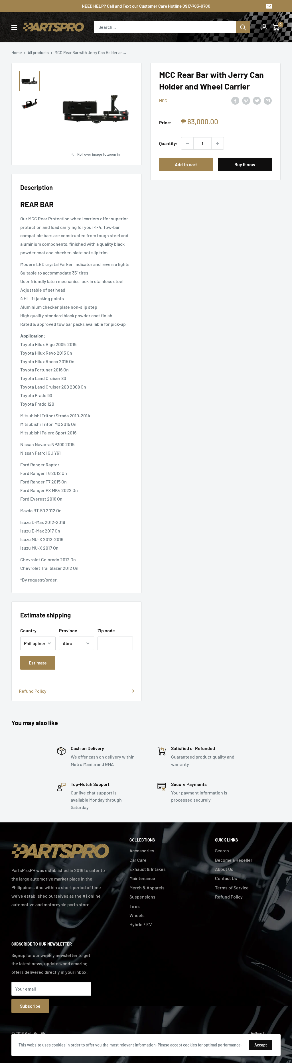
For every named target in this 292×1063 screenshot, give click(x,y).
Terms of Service (232, 887)
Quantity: (168, 143)
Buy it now (244, 164)
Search (222, 850)
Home (16, 52)
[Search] (243, 27)
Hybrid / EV (140, 924)
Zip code (106, 630)
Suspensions (142, 896)
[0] (275, 27)
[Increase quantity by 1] (218, 143)
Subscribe (30, 1006)
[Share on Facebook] (235, 100)
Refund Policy (32, 691)
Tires (134, 906)
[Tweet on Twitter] (257, 100)
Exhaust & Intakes (147, 869)
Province (68, 630)
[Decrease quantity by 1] (187, 143)
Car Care (138, 860)
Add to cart (186, 164)
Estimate (38, 662)
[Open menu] (14, 27)
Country (28, 630)
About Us (224, 869)
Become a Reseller (233, 860)
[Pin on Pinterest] (246, 100)
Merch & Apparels (147, 887)
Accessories (141, 850)
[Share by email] (268, 100)
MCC (163, 100)
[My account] (264, 27)
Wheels (137, 915)
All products (38, 52)
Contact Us (226, 878)
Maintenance (142, 878)
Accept (260, 1044)
